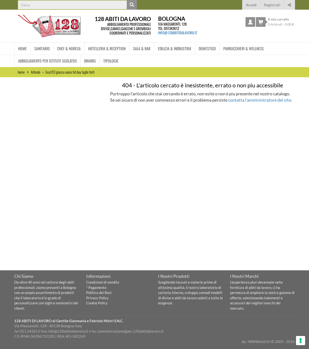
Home (22, 48)
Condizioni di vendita (102, 282)
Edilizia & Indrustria (174, 48)
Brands (90, 61)
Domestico (207, 48)
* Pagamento (96, 287)
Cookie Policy (97, 303)
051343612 (171, 28)
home (21, 72)
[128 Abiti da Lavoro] (49, 26)
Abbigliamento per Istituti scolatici (47, 61)
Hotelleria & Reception (107, 48)
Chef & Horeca (69, 48)
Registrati (272, 5)
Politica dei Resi (99, 292)
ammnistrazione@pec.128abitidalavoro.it (131, 331)
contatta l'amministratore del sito (259, 100)
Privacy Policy (97, 298)
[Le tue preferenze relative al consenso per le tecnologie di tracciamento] (300, 340)
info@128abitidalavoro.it (177, 32)
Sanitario (42, 48)
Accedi (251, 5)
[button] (289, 4)
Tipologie (111, 61)
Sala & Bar (141, 48)
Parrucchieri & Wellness (243, 48)
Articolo (35, 72)
